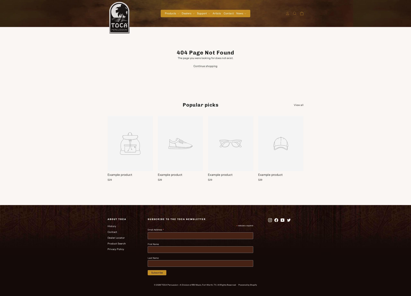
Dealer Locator (116, 237)
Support (202, 13)
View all (298, 105)
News (240, 13)
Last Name (153, 258)
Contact (229, 13)
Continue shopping (205, 66)
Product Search (117, 243)
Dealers (187, 13)
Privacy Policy (116, 249)
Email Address (156, 230)
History (112, 226)
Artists (217, 13)
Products (171, 13)
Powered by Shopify (247, 285)
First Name (153, 244)
